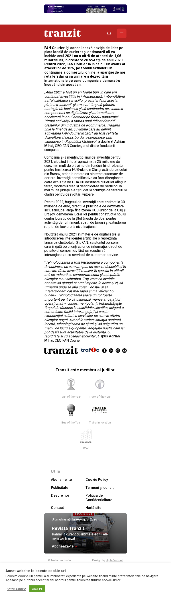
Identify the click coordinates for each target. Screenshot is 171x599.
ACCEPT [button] (37, 589)
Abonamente (61, 479)
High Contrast (114, 560)
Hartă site (93, 508)
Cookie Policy (97, 479)
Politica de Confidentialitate (99, 497)
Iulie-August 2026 (84, 519)
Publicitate (59, 487)
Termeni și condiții (100, 487)
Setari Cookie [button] (16, 589)
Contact (57, 508)
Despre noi (60, 495)
